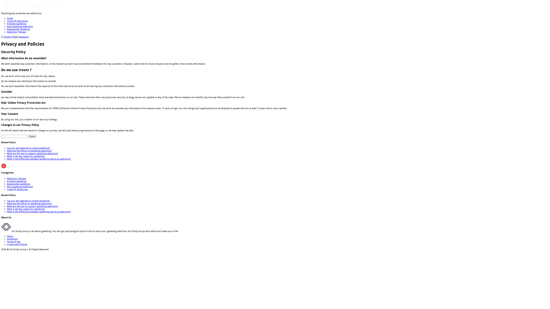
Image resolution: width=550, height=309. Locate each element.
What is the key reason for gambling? (26, 156)
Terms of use (13, 241)
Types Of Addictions (17, 21)
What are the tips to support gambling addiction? (32, 153)
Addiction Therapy (16, 32)
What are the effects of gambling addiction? (29, 150)
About (10, 236)
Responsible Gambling (18, 29)
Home (10, 18)
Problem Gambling (16, 23)
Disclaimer (12, 239)
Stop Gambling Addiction (20, 26)
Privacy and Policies (17, 244)
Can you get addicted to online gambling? (28, 148)
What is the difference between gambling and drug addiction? (39, 159)
